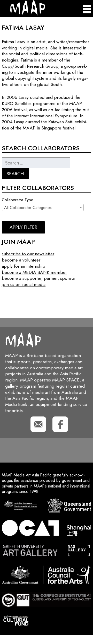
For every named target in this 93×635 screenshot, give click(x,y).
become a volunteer (21, 260)
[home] (23, 14)
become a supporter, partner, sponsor (39, 278)
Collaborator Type (17, 200)
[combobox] (43, 207)
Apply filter (23, 227)
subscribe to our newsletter (28, 253)
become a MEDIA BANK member (34, 272)
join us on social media (23, 284)
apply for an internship (23, 266)
